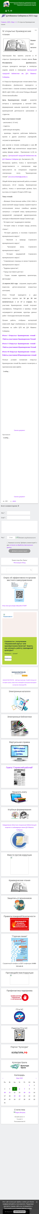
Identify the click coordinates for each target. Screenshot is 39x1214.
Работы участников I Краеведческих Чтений (19, 339)
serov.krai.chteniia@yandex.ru (17, 177)
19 (14, 1096)
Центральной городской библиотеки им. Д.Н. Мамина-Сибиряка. (19, 73)
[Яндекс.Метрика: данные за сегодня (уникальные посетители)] (19, 1112)
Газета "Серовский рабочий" (19, 767)
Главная (3, 22)
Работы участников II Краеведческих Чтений (19, 347)
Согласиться (19, 1211)
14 (24, 1092)
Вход (23, 562)
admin (14, 501)
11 (9, 1092)
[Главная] (19, 6)
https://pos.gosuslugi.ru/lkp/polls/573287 (14, 605)
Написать (8, 658)
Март (13, 22)
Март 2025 (19, 1078)
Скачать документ (19, 430)
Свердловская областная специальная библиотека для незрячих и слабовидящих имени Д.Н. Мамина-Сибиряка (19, 827)
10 (4, 1092)
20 (19, 1096)
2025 (8, 22)
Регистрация (17, 562)
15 (29, 1092)
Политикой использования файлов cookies (18, 1208)
